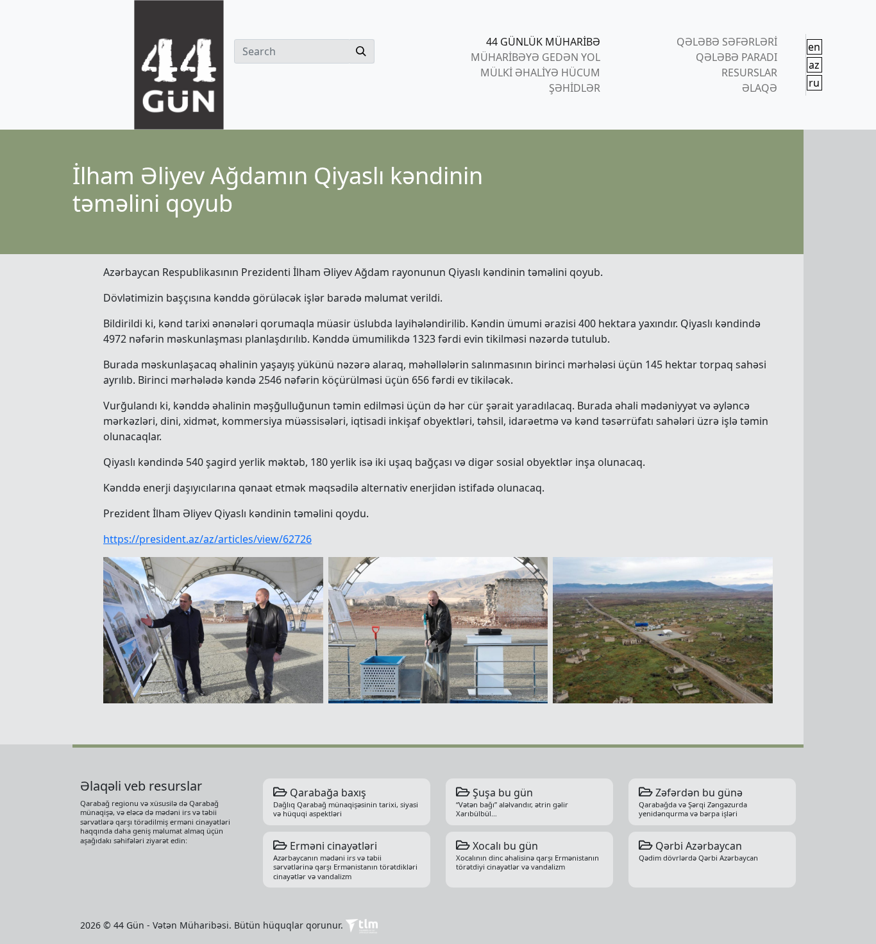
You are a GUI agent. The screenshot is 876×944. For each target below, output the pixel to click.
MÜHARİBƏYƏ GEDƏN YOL (535, 57)
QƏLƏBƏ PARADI (736, 57)
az (814, 65)
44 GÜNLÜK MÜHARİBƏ (543, 42)
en (814, 47)
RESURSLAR (749, 72)
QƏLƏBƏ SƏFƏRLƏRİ (727, 42)
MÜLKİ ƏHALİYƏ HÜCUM (540, 72)
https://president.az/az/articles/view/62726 (207, 539)
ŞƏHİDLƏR (574, 88)
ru (814, 83)
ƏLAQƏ (759, 88)
